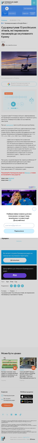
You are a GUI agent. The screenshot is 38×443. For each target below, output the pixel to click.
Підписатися (19, 231)
